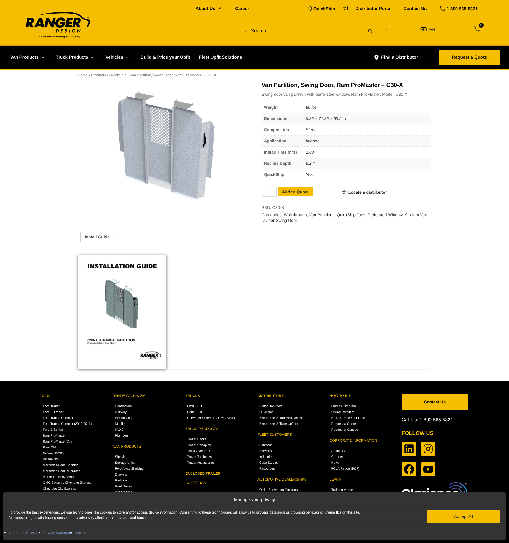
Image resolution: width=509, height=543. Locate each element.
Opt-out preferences (24, 533)
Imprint (80, 533)
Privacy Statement (57, 533)
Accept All (463, 516)
